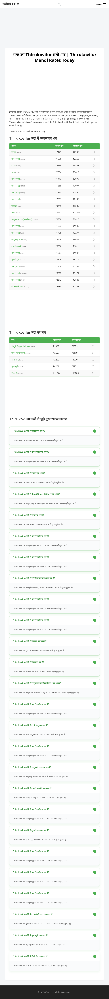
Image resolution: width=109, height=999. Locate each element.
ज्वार (13, 172)
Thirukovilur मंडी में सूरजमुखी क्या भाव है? (30, 935)
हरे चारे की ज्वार (17, 286)
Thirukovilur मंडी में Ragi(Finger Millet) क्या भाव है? (36, 494)
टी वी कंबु (14, 359)
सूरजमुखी (14, 366)
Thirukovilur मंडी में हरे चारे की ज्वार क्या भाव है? (33, 914)
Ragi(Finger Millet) (20, 346)
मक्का (13, 152)
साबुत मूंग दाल (16, 239)
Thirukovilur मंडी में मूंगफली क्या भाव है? (30, 641)
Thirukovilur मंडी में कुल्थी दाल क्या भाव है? (31, 830)
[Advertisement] (54, 26)
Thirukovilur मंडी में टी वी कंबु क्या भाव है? (30, 725)
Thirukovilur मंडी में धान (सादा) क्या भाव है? (31, 451)
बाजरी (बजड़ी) (16, 246)
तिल (13, 212)
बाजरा (13, 165)
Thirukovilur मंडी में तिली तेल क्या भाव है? (30, 956)
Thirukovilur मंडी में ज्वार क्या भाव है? (28, 515)
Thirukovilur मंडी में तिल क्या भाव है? (28, 662)
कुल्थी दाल (15, 259)
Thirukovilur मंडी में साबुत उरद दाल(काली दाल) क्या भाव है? (37, 683)
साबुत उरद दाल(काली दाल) (22, 219)
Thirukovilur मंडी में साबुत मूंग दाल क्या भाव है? (32, 767)
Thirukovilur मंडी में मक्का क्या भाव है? (29, 430)
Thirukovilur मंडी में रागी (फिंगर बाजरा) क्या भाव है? (34, 578)
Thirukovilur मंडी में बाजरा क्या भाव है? (29, 473)
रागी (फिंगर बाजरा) (18, 352)
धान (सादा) (15, 158)
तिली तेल (14, 373)
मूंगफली (14, 205)
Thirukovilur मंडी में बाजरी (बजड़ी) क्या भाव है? (32, 788)
